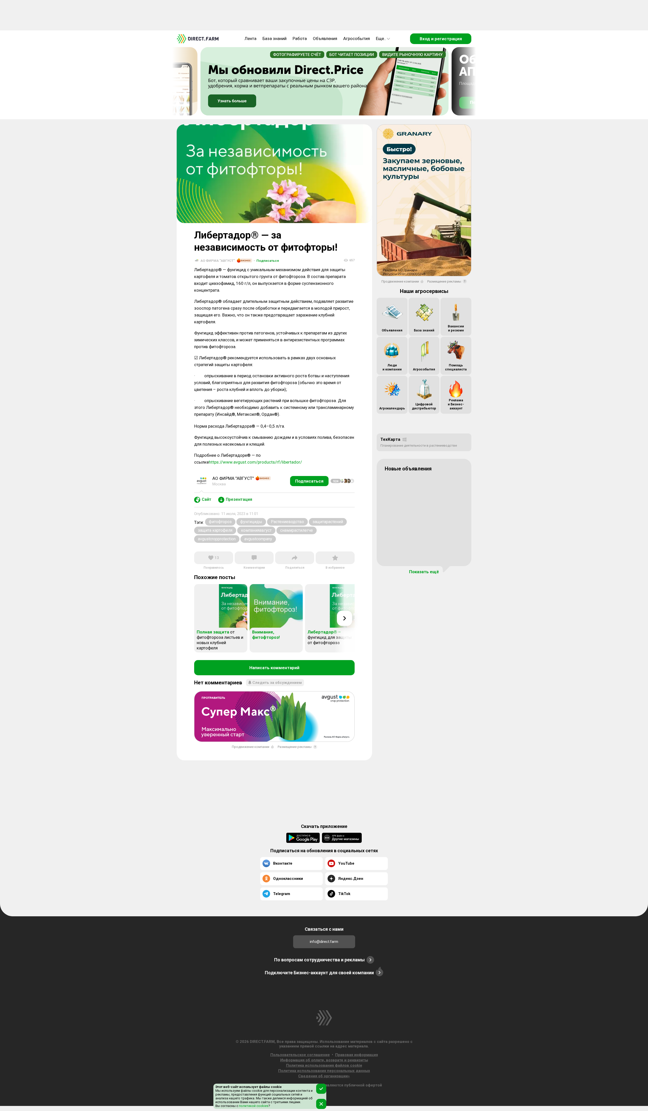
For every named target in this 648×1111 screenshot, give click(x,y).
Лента (250, 38)
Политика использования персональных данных (324, 1070)
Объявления (325, 38)
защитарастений (328, 521)
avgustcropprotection (217, 539)
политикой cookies (253, 1106)
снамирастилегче (296, 530)
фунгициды (251, 521)
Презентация (239, 499)
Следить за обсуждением (277, 682)
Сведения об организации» (324, 1076)
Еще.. (381, 38)
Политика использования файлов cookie (324, 1065)
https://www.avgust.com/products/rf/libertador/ (255, 462)
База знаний (274, 38)
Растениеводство (287, 521)
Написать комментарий (274, 667)
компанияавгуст (256, 530)
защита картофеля (215, 530)
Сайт (206, 499)
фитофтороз (220, 521)
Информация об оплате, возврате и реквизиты (324, 1060)
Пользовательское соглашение (300, 1055)
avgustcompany (258, 539)
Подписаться (266, 261)
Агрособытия (356, 38)
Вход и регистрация (441, 38)
